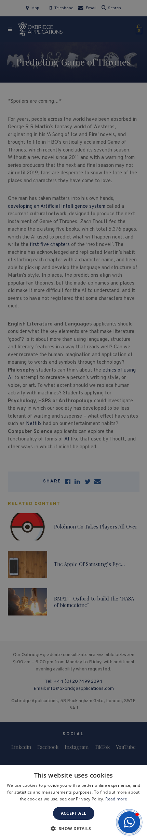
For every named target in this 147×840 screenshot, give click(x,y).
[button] (129, 822)
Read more (116, 799)
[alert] (73, 420)
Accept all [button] (73, 813)
